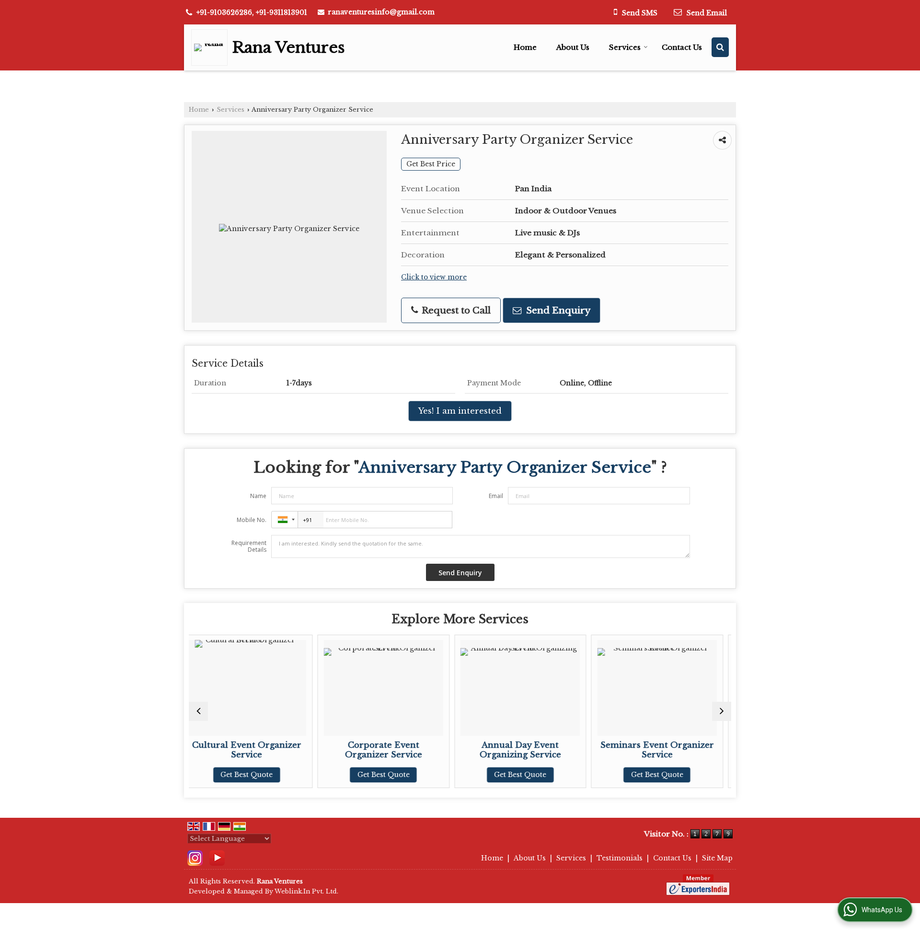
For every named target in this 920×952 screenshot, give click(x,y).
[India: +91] (284, 519)
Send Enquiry (557, 310)
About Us (572, 47)
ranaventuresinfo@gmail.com (381, 12)
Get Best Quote (302, 774)
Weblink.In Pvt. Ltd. (306, 891)
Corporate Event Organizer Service (301, 750)
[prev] (198, 711)
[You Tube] (217, 857)
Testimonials (620, 858)
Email (496, 496)
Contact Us (682, 47)
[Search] (720, 47)
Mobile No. (251, 520)
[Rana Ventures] (211, 47)
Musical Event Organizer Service (711, 750)
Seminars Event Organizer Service (575, 750)
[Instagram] (195, 857)
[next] (721, 711)
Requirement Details (248, 546)
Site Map (717, 858)
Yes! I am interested (460, 411)
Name (258, 496)
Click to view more (434, 277)
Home (525, 47)
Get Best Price (430, 164)
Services (625, 47)
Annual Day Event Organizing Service (438, 750)
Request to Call (455, 310)
